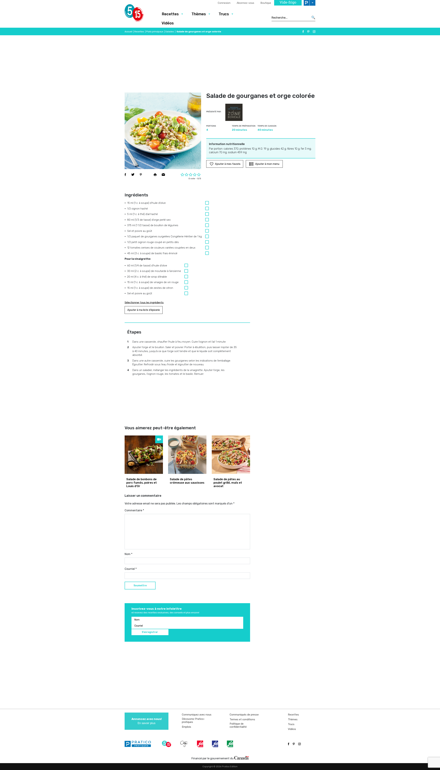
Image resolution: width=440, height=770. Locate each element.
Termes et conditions (242, 719)
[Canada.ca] (241, 758)
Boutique (265, 2)
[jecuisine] (200, 743)
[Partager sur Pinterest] (141, 174)
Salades (169, 31)
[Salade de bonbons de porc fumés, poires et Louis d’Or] (144, 454)
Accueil (128, 31)
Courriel (131, 568)
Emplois (186, 726)
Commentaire (134, 510)
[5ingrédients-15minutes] (167, 743)
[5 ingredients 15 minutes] (140, 13)
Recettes (170, 14)
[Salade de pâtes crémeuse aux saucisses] (187, 454)
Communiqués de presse (244, 714)
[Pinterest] (308, 31)
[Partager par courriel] (163, 174)
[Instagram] (314, 31)
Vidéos (168, 23)
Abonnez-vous (245, 2)
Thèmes (198, 14)
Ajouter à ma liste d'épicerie (143, 309)
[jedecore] (215, 743)
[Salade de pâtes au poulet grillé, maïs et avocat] (231, 454)
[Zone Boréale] (234, 112)
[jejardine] (230, 743)
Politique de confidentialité (238, 725)
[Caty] (184, 743)
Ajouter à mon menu (267, 163)
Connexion (224, 2)
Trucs (224, 14)
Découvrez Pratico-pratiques (193, 720)
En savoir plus (146, 721)
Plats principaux (154, 31)
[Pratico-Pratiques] (139, 743)
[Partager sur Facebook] (125, 174)
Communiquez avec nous (196, 714)
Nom (128, 554)
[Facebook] (303, 31)
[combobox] (290, 17)
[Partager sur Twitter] (133, 174)
